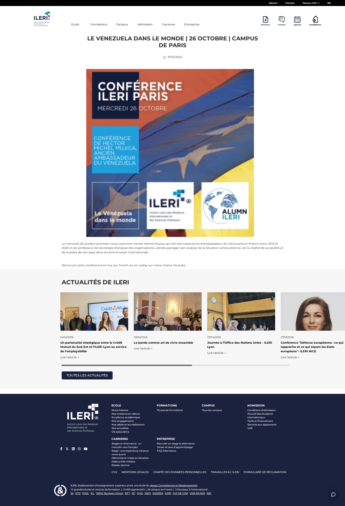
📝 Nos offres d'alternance (308, 443)
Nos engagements (123, 420)
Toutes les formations (170, 410)
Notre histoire (120, 410)
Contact (290, 3)
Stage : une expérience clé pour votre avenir (130, 452)
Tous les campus (212, 410)
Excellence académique (126, 417)
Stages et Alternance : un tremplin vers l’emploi (126, 445)
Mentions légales (135, 472)
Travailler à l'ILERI (225, 472)
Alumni (273, 3)
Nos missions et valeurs (126, 413)
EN (329, 3)
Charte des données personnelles (179, 472)
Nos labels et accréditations (128, 424)
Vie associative (120, 431)
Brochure (265, 25)
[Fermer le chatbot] (333, 380)
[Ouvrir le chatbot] (333, 494)
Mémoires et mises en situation (130, 457)
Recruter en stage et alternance (176, 443)
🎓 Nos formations (278, 443)
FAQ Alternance (166, 450)
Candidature (315, 25)
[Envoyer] (333, 479)
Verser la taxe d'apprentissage (175, 447)
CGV (114, 472)
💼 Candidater (276, 449)
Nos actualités (120, 428)
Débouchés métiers (123, 461)
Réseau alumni (120, 465)
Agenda (297, 25)
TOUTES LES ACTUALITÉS (87, 375)
